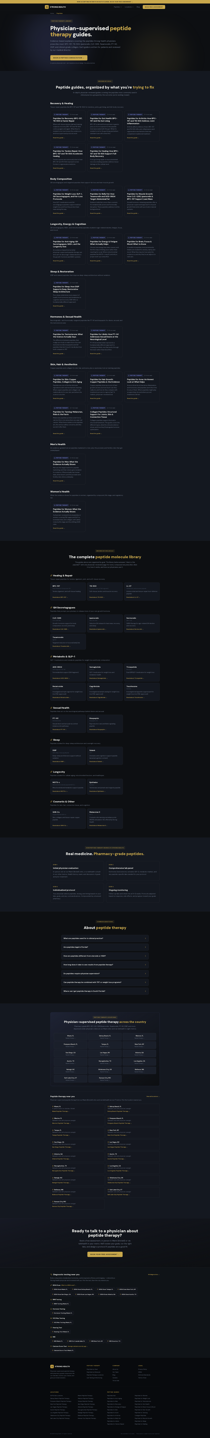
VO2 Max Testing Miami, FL (63, 1322)
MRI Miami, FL (58, 1341)
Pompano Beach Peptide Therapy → (120, 1123)
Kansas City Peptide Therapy (87, 1418)
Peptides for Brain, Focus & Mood (145, 1407)
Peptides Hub (111, 1395)
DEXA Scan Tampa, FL (106, 1289)
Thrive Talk (116, 1380)
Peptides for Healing (141, 1424)
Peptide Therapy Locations (95, 1375)
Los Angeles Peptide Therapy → (118, 1171)
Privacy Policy (142, 1369)
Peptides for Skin (112, 1410)
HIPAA (140, 1372)
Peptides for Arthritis (113, 1415)
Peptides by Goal (92, 1369)
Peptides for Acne (112, 1413)
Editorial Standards (144, 1375)
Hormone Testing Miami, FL (63, 1313)
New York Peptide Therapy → (117, 1135)
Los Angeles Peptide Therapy (59, 1413)
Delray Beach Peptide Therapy (59, 1398)
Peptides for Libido (113, 1421)
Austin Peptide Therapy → (116, 1159)
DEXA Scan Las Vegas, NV (85, 1294)
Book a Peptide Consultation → (68, 58)
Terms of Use (142, 1378)
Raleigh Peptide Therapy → (61, 1183)
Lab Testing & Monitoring (94, 1378)
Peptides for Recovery (114, 1404)
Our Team (116, 1372)
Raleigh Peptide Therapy (85, 1413)
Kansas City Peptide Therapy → (62, 1206)
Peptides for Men (112, 1401)
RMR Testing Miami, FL (61, 1304)
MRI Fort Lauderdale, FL (77, 1341)
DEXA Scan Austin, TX (129, 1294)
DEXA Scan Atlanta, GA (107, 1294)
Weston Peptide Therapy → (61, 1123)
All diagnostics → (154, 1274)
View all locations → (153, 1096)
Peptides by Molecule (93, 1372)
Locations (128, 7)
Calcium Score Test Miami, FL (64, 1350)
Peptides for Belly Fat (114, 1418)
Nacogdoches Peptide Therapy (87, 1410)
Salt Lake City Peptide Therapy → (119, 1194)
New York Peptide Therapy (58, 1404)
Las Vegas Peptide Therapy (58, 1407)
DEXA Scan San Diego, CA (62, 1294)
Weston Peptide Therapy (85, 1398)
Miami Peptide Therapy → (60, 1111)
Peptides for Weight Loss (142, 1398)
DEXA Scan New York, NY (127, 1289)
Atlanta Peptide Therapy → (61, 1159)
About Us (115, 1369)
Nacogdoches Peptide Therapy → (63, 1171)
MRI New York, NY (97, 1341)
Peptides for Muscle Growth (143, 1418)
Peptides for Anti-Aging (114, 1398)
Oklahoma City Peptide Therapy (60, 1415)
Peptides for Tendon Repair (115, 1424)
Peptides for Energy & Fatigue (116, 1407)
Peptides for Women (141, 1395)
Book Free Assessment (154, 7)
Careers (115, 1378)
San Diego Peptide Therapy (86, 1404)
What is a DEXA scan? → (68, 1285)
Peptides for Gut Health (142, 1404)
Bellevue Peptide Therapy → (61, 1194)
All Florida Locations (56, 1395)
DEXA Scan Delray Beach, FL (83, 1289)
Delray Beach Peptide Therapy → (119, 1111)
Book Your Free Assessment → (105, 1254)
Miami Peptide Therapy (85, 1395)
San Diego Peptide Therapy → (62, 1147)
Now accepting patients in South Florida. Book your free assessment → (105, 2)
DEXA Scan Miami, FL (60, 1289)
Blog (138, 7)
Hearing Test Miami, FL (61, 1332)
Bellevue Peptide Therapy (86, 1415)
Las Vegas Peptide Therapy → (118, 1147)
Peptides (117, 7)
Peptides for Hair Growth (142, 1410)
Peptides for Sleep (140, 1421)
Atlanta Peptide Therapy (85, 1407)
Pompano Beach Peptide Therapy (60, 1401)
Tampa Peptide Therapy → (61, 1135)
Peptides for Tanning (141, 1413)
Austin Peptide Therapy (57, 1410)
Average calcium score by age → (78, 1346)
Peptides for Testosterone (143, 1401)
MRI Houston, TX (114, 1341)
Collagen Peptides (140, 1415)
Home (52, 13)
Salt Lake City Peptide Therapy (60, 1418)
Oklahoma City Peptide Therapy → (119, 1183)
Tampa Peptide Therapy (85, 1401)
